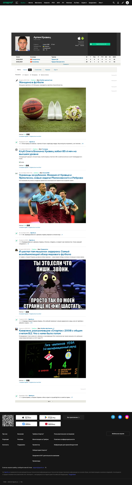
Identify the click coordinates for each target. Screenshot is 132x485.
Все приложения (72, 417)
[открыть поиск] (114, 2)
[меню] (16, 2)
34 (82, 143)
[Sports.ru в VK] (120, 417)
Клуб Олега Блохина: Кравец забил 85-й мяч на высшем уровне (47, 153)
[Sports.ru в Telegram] (113, 417)
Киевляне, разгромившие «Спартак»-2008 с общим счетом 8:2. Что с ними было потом (50, 332)
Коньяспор (35, 62)
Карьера (47, 70)
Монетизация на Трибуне (40, 439)
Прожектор (36, 445)
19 (28, 244)
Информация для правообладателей (66, 445)
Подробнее (72, 474)
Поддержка (21, 445)
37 (72, 397)
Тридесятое (44, 249)
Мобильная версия (118, 433)
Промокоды (36, 461)
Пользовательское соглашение (64, 434)
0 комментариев (23, 136)
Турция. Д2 (55, 59)
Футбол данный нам (46, 80)
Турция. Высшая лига (58, 62)
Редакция (5, 439)
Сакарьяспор (36, 59)
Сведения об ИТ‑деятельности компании (45, 455)
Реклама (20, 439)
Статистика (38, 70)
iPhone (76, 45)
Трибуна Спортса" (38, 434)
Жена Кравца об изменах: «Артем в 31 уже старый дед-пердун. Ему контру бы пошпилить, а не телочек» (51, 143)
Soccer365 (46, 173)
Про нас (4, 434)
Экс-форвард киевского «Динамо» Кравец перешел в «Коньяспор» (41, 234)
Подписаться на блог (35, 136)
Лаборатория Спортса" (39, 450)
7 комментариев (23, 382)
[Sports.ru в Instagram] (127, 417)
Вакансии (20, 434)
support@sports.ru (38, 467)
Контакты (5, 445)
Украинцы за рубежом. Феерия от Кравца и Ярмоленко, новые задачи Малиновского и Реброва (51, 176)
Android (82, 45)
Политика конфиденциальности (64, 439)
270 (31, 323)
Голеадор (45, 149)
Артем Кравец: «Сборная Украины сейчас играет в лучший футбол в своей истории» (46, 397)
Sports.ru (32, 142)
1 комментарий (23, 227)
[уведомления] (118, 2)
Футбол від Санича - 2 (47, 328)
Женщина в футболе (31, 82)
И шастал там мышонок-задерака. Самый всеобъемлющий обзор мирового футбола (45, 253)
